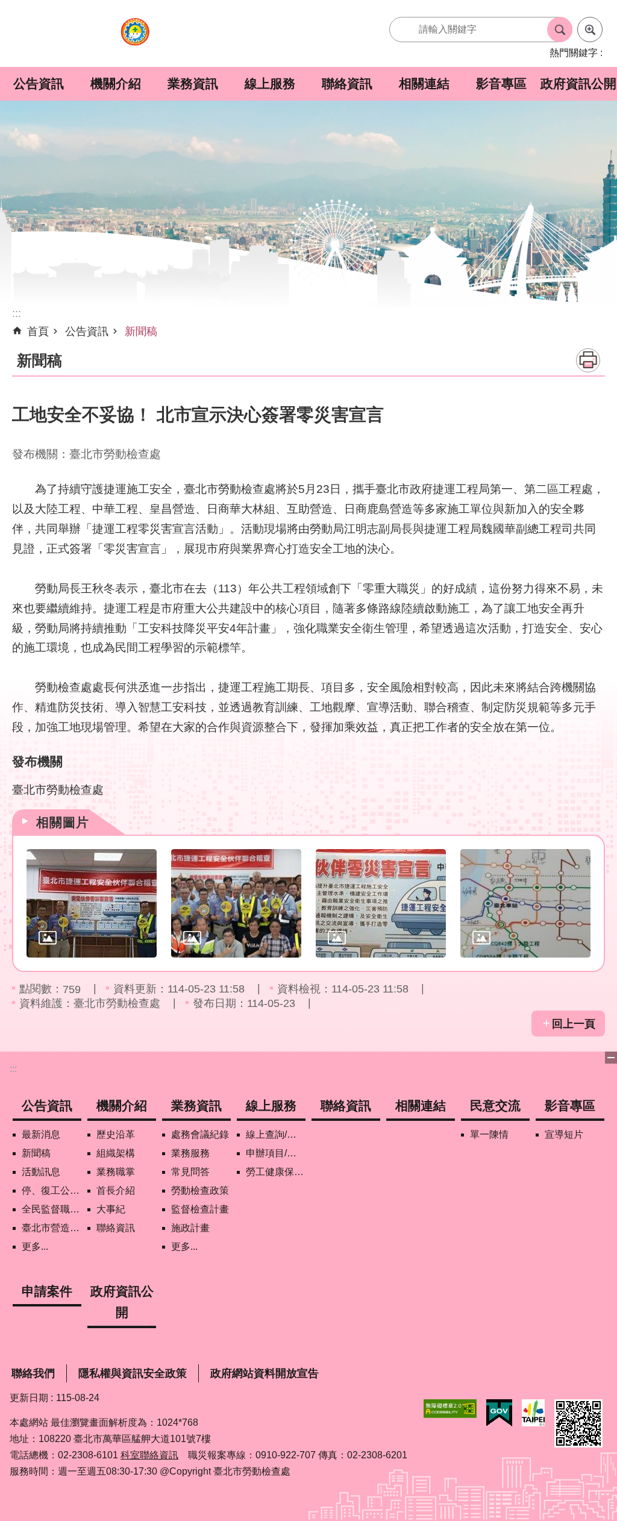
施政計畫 (190, 1228)
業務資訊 (193, 83)
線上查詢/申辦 (275, 1134)
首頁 (38, 331)
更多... (35, 1246)
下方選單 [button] (611, 1058)
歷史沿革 (115, 1134)
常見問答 (190, 1172)
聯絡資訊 (347, 83)
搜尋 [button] (559, 29)
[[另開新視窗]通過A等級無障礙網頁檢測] (450, 1408)
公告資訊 (38, 83)
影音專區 (501, 83)
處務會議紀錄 (200, 1134)
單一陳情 (489, 1134)
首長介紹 (115, 1190)
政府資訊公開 (578, 83)
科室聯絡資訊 (149, 1455)
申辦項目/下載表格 (275, 1153)
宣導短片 (564, 1134)
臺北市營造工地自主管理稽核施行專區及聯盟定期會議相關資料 (51, 1228)
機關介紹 (115, 83)
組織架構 (115, 1153)
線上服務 (270, 83)
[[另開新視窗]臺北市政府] (533, 1412)
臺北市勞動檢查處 (134, 38)
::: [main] (16, 313)
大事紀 (110, 1209)
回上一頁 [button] (573, 1024)
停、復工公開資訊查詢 (51, 1190)
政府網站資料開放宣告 (264, 1373)
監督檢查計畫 (200, 1209)
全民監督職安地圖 (51, 1209)
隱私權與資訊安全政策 (132, 1373)
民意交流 (495, 1105)
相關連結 (424, 83)
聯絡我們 (33, 1373)
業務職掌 (115, 1172)
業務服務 (190, 1153)
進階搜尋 (590, 29)
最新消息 (41, 1134)
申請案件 (47, 1291)
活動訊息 (41, 1172)
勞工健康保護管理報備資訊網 (275, 1172)
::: (13, 1069)
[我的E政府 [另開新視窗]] (499, 1413)
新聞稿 (141, 331)
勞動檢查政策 (200, 1190)
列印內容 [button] (588, 360)
